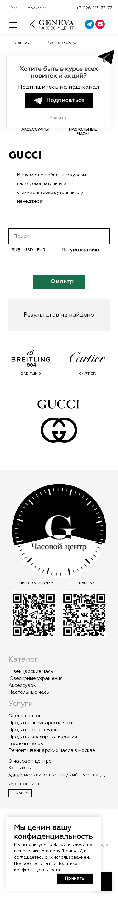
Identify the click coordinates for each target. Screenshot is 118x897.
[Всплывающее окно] (109, 25)
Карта (21, 793)
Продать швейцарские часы (41, 722)
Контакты (19, 767)
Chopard (103, 374)
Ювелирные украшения (35, 678)
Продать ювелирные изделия (42, 736)
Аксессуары (22, 685)
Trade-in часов (25, 743)
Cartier (46, 374)
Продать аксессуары (33, 729)
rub (16, 250)
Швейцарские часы (31, 671)
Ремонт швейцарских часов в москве (51, 750)
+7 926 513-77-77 (94, 8)
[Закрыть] (98, 175)
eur (41, 250)
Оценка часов (25, 716)
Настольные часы (29, 692)
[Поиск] (102, 236)
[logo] (52, 28)
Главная (21, 43)
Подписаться (65, 100)
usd (28, 250)
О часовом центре (30, 761)
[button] (14, 25)
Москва (34, 8)
